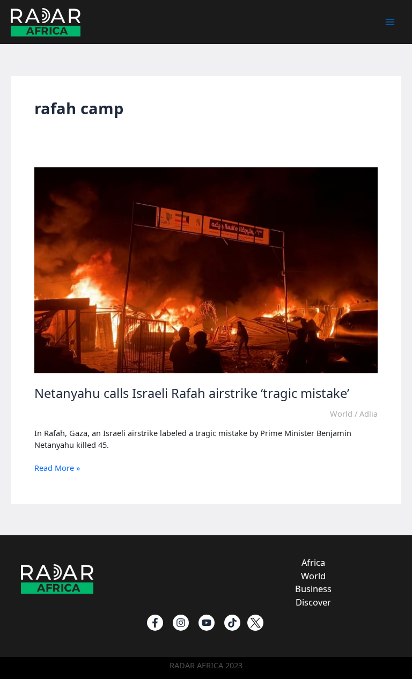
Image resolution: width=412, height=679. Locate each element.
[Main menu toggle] (390, 22)
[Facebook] (155, 623)
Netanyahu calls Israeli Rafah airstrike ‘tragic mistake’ (191, 393)
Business (313, 588)
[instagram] (181, 623)
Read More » (57, 468)
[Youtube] (206, 623)
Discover (313, 602)
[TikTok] (232, 623)
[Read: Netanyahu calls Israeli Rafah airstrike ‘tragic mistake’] (206, 269)
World (341, 413)
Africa (313, 562)
